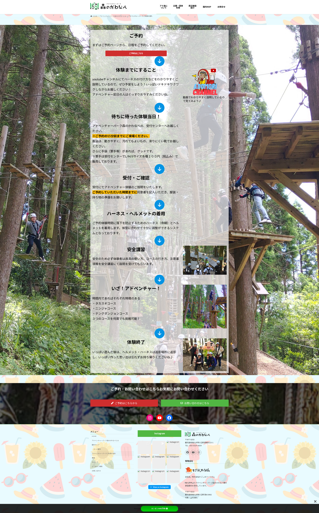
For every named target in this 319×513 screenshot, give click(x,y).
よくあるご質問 (97, 467)
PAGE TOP (310, 495)
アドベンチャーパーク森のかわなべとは (105, 440)
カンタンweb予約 (158, 508)
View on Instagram (161, 487)
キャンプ (95, 462)
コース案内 (97, 449)
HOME (94, 436)
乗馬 (93, 458)
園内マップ (95, 445)
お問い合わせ (96, 471)
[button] (136, 53)
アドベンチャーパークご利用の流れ (104, 453)
